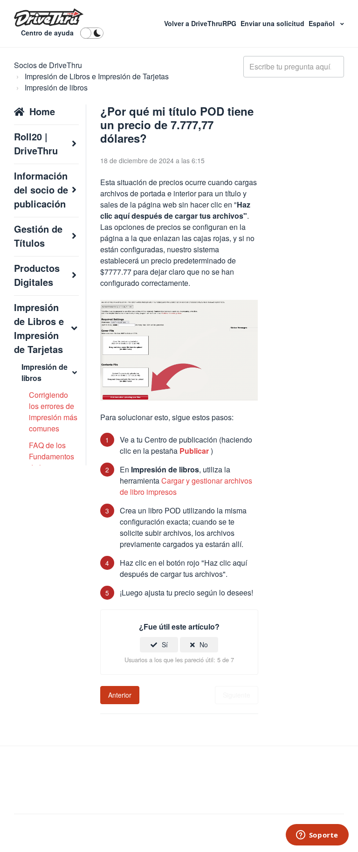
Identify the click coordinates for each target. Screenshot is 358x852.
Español (323, 23)
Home (42, 111)
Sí (165, 644)
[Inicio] (48, 17)
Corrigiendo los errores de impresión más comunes (53, 411)
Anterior (119, 695)
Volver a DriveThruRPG (201, 23)
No (204, 644)
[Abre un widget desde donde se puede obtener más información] (317, 835)
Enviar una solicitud (273, 23)
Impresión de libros (56, 87)
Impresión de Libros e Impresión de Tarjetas (97, 76)
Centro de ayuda (47, 32)
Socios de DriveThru (48, 65)
